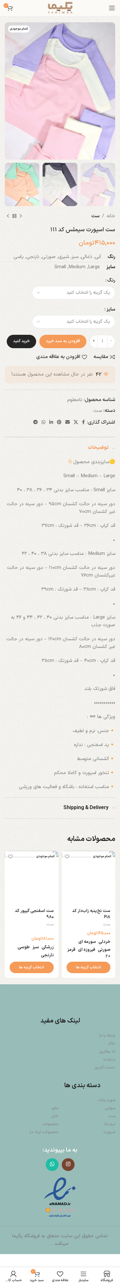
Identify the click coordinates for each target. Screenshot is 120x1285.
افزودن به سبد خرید (63, 341)
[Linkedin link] (51, 422)
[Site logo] (60, 7)
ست (95, 216)
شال (55, 1116)
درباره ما (109, 1059)
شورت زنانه (107, 1100)
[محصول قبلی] (21, 216)
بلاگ (111, 1043)
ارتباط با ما (107, 1035)
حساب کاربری (105, 1067)
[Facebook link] (83, 422)
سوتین (110, 1108)
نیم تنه (109, 1124)
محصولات (50, 1124)
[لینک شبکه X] (76, 422)
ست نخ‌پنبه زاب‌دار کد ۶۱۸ (91, 914)
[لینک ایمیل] (67, 422)
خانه (111, 216)
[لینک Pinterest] (59, 422)
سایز (110, 309)
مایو (55, 1108)
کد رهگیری (107, 1051)
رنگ (111, 280)
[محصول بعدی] (8, 216)
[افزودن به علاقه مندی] (67, 856)
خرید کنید (21, 341)
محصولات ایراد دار (43, 1132)
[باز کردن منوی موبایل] (112, 8)
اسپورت (109, 1132)
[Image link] (60, 1197)
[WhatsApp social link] (43, 422)
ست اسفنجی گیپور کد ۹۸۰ (34, 914)
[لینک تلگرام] (35, 422)
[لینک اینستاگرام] (68, 1164)
